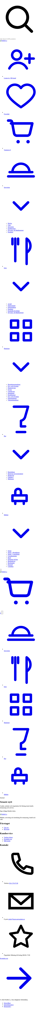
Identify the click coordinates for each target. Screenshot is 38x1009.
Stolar (9, 551)
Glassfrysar (11, 391)
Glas (9, 225)
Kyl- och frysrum (13, 386)
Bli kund (6, 829)
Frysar (10, 390)
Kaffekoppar (12, 228)
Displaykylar (12, 388)
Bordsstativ (11, 563)
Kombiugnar (12, 395)
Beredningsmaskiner (14, 384)
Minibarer (11, 479)
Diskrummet (11, 305)
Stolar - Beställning (14, 552)
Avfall (10, 304)
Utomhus (10, 566)
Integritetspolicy (9, 1005)
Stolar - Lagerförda (13, 554)
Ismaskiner (11, 393)
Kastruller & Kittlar (14, 311)
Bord (9, 558)
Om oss (6, 827)
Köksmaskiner (12, 398)
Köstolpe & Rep (13, 559)
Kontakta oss (8, 839)
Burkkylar (11, 475)
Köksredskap (12, 307)
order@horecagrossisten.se (16, 919)
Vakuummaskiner (13, 400)
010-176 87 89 (13, 883)
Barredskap (11, 472)
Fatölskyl (10, 477)
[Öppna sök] (1, 570)
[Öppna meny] (2, 612)
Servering (11, 227)
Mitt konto (7, 841)
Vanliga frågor (8, 837)
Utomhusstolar (12, 556)
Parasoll (10, 565)
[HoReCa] (3, 40)
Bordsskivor (11, 561)
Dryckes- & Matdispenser (16, 230)
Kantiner (10, 232)
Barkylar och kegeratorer (15, 474)
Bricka (10, 223)
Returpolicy (7, 1006)
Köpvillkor (7, 1003)
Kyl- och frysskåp (13, 396)
